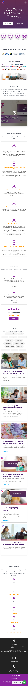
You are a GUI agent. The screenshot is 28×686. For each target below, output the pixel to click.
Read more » (6, 383)
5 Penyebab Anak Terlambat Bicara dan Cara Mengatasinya (13, 372)
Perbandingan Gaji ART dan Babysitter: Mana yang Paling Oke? (12, 407)
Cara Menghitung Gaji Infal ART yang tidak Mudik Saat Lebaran (13, 442)
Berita (21, 333)
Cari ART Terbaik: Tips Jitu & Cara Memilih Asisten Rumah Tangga (14, 543)
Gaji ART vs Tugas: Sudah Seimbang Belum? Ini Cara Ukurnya (11, 508)
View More (14, 318)
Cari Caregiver (22, 337)
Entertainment (8, 343)
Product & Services (10, 346)
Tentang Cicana (6, 349)
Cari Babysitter (13, 337)
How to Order (8, 23)
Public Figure (19, 346)
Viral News (22, 349)
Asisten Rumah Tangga (11, 333)
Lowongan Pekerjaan (18, 343)
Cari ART (4, 337)
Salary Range (20, 23)
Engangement (19, 340)
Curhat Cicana (9, 340)
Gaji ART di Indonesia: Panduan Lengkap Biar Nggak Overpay (13, 475)
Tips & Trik (15, 349)
